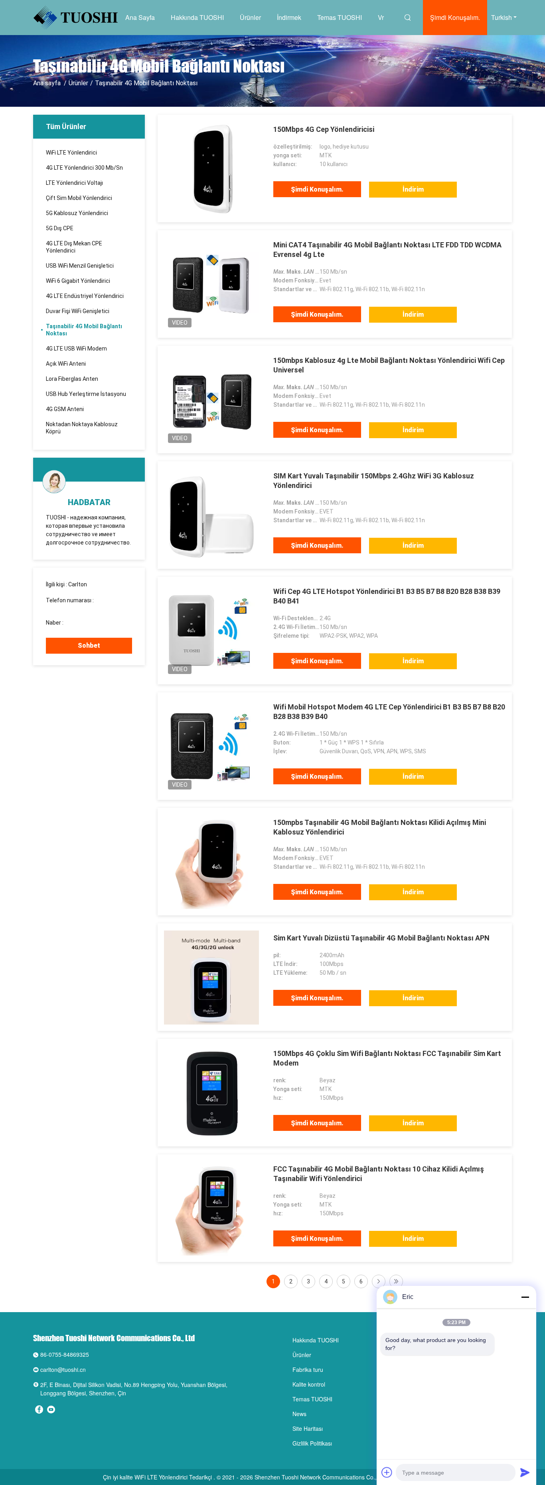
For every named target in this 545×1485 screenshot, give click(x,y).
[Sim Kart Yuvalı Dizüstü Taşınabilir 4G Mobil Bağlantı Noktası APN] (211, 977)
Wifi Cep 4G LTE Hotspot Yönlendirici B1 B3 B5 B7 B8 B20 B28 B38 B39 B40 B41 (386, 596)
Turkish (501, 17)
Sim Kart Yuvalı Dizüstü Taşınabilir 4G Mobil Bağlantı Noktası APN (381, 938)
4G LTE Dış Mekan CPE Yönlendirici (74, 247)
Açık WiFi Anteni (66, 363)
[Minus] (525, 1297)
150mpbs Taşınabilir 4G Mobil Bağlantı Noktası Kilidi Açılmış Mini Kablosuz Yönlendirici (379, 827)
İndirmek (289, 17)
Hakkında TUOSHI (197, 17)
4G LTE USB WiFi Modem (76, 348)
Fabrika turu (307, 1369)
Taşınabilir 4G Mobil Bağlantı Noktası (84, 330)
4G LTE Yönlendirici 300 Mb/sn (84, 168)
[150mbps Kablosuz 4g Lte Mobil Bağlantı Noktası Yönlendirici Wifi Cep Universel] (211, 399)
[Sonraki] (378, 1281)
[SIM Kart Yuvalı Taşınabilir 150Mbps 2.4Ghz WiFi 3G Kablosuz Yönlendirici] (211, 515)
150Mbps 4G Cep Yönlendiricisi (323, 129)
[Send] (525, 1472)
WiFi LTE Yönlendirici (71, 152)
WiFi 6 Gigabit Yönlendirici (78, 281)
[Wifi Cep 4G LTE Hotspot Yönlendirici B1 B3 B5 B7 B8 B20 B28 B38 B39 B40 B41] (211, 630)
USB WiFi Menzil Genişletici (80, 266)
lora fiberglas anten (72, 379)
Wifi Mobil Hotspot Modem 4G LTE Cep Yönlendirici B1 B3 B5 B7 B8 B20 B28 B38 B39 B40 (389, 712)
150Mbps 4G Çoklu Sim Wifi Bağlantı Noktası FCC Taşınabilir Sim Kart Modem (387, 1058)
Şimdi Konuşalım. (455, 17)
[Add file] (387, 1472)
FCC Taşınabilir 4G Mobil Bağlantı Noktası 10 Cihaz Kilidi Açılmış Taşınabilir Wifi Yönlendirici (378, 1174)
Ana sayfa (140, 17)
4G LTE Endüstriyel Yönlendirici (85, 296)
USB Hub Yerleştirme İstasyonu (86, 394)
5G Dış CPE (59, 228)
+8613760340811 (87, 622)
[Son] (396, 1281)
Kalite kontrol (308, 1384)
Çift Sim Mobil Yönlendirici (79, 198)
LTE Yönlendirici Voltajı (74, 183)
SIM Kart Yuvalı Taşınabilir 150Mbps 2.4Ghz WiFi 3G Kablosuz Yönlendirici (373, 481)
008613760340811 (70, 607)
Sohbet (89, 645)
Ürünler (250, 17)
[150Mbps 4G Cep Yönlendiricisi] (211, 168)
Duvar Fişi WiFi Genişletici (77, 311)
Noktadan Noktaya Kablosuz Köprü (82, 428)
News (299, 1414)
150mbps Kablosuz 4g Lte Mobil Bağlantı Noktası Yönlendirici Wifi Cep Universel (389, 365)
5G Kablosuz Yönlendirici (77, 213)
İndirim (413, 189)
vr (381, 17)
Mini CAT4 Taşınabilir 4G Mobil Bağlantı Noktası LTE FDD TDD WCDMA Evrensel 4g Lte (387, 250)
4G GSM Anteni (65, 409)
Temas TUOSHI (339, 17)
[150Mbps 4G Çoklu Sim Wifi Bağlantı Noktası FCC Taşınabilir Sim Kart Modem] (211, 1092)
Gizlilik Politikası (312, 1443)
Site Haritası (307, 1428)
